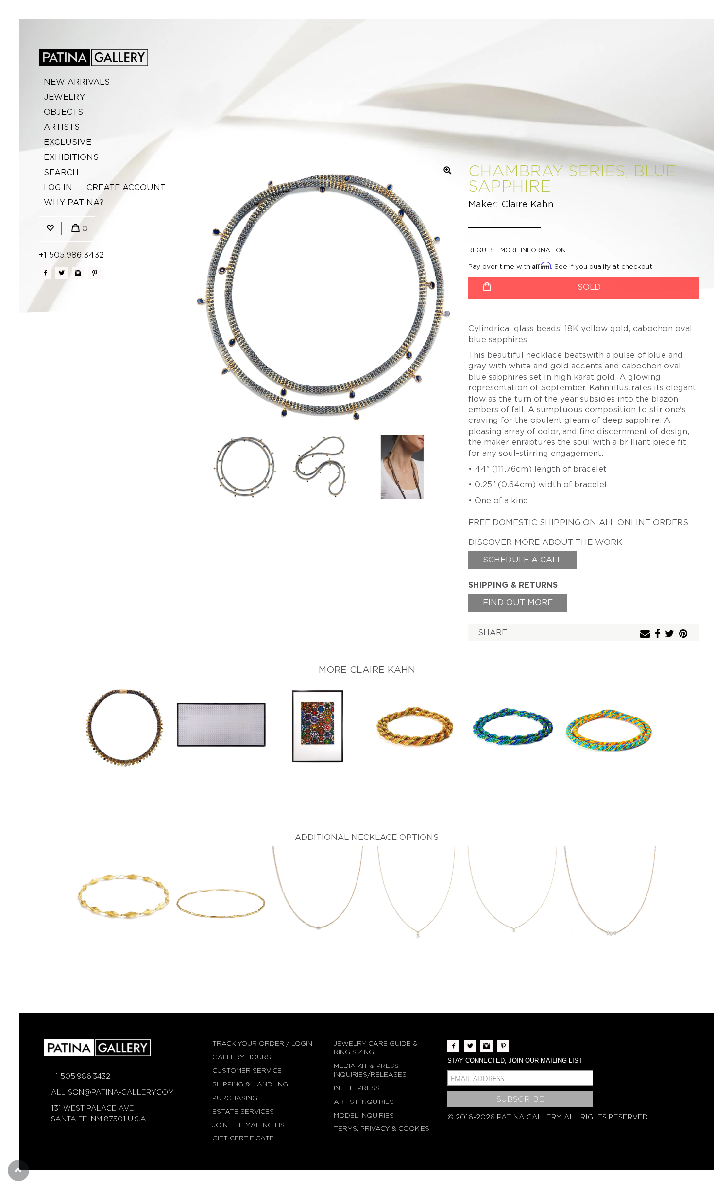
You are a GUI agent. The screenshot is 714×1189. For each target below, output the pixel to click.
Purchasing (234, 1098)
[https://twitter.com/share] (671, 634)
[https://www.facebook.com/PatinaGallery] (45, 273)
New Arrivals (77, 82)
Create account (126, 187)
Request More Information (517, 250)
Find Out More (518, 602)
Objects (63, 112)
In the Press (357, 1088)
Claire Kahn (527, 204)
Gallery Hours (241, 1057)
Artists (62, 127)
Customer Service (247, 1070)
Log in (58, 187)
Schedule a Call (522, 559)
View (124, 728)
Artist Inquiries (364, 1101)
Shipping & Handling (250, 1084)
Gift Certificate (243, 1138)
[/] (93, 57)
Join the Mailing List (250, 1125)
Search (61, 172)
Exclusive (67, 142)
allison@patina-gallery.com (112, 1092)
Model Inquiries (364, 1115)
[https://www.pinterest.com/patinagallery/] (94, 273)
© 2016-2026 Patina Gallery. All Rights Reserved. (548, 1117)
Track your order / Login (262, 1043)
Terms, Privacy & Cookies (381, 1128)
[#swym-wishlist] (50, 228)
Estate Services (243, 1111)
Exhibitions (71, 157)
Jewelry (64, 97)
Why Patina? (74, 202)
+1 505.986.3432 (71, 255)
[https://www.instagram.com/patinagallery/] (78, 273)
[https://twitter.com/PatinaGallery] (61, 273)
